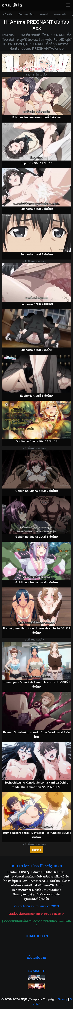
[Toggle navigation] (68, 5)
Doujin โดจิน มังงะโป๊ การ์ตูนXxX (36, 866)
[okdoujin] (36, 977)
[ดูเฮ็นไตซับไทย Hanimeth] (36, 986)
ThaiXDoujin (36, 936)
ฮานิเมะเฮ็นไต (12, 5)
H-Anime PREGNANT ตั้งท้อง (36, 22)
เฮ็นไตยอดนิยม (26, 14)
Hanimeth (60, 14)
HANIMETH (36, 971)
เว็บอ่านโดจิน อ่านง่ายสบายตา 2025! (36, 906)
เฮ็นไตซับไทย (36, 957)
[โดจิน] (36, 63)
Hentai (44, 14)
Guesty (62, 999)
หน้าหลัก (7, 14)
